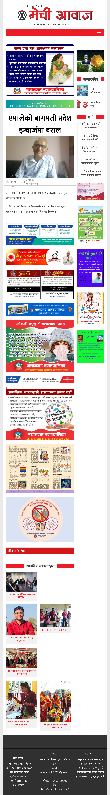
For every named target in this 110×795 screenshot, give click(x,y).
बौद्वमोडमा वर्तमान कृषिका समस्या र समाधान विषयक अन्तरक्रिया (89, 153)
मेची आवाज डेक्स (13, 181)
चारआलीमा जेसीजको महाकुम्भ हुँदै (54, 630)
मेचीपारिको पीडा (95, 104)
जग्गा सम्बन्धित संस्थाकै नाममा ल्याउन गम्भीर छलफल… (21, 723)
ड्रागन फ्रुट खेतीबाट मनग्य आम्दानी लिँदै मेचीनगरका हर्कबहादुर (91, 139)
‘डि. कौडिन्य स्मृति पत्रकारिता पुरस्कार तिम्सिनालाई (21, 672)
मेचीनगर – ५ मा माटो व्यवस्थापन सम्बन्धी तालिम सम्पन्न (90, 127)
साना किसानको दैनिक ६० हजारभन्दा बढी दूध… (22, 595)
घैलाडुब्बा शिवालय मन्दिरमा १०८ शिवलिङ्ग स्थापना (56, 726)
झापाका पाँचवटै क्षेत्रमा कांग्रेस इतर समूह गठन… (21, 639)
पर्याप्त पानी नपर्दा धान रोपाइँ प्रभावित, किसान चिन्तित (91, 175)
